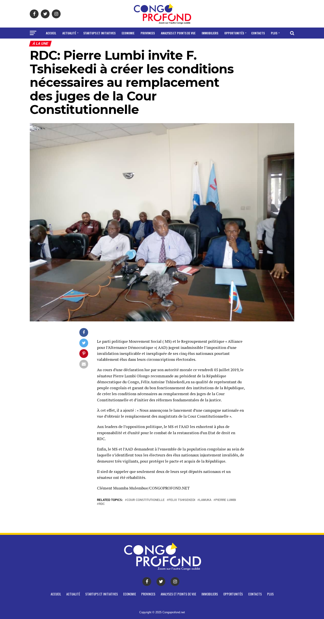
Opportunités (234, 33)
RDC (102, 504)
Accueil (51, 33)
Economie (128, 33)
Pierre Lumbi (225, 500)
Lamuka (205, 500)
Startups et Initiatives (99, 33)
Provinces (148, 33)
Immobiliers (210, 33)
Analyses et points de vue (178, 33)
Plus (274, 33)
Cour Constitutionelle (146, 500)
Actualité (69, 33)
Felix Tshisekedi (182, 500)
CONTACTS (258, 33)
